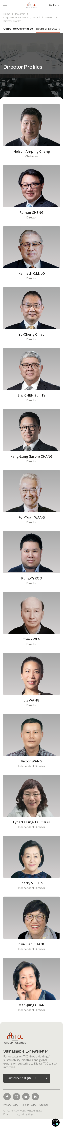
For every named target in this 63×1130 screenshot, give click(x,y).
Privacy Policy (10, 1105)
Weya (30, 1114)
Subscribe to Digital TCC (23, 1078)
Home (6, 13)
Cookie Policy (29, 1105)
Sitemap (43, 1105)
